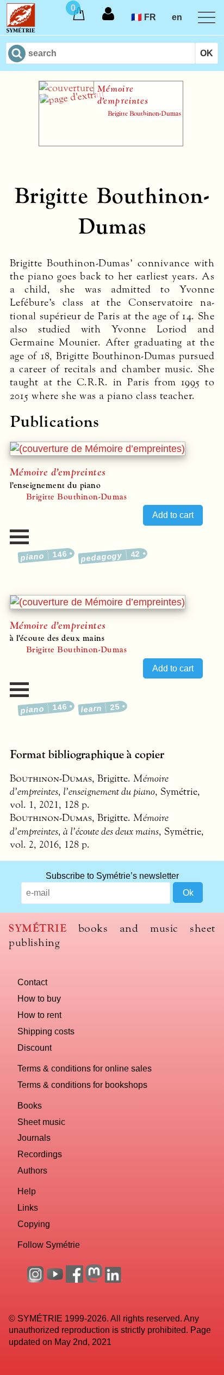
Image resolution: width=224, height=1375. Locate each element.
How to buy (39, 998)
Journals (34, 1137)
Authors (32, 1170)
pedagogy (110, 556)
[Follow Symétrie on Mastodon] (94, 1279)
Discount (34, 1047)
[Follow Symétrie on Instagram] (35, 1279)
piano (43, 555)
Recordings (39, 1154)
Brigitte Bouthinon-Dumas (76, 496)
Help (26, 1191)
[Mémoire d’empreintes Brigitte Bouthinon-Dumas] (111, 143)
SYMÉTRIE (37, 928)
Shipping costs (45, 1031)
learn (100, 708)
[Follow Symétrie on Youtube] (55, 1279)
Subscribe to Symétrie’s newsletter (112, 875)
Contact (32, 982)
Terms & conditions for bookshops (82, 1085)
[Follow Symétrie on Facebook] (74, 1279)
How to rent (39, 1015)
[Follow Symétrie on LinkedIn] (113, 1279)
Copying (33, 1224)
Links (27, 1207)
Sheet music (41, 1122)
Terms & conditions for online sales (84, 1068)
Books (29, 1105)
